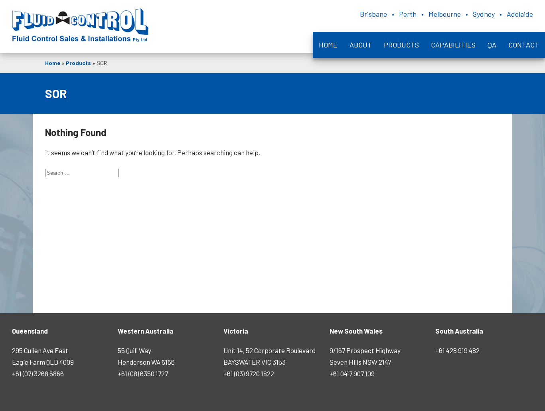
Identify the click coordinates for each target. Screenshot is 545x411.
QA (492, 44)
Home (328, 44)
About (361, 44)
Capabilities (453, 44)
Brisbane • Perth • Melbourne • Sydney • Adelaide (446, 14)
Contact (523, 44)
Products (401, 44)
